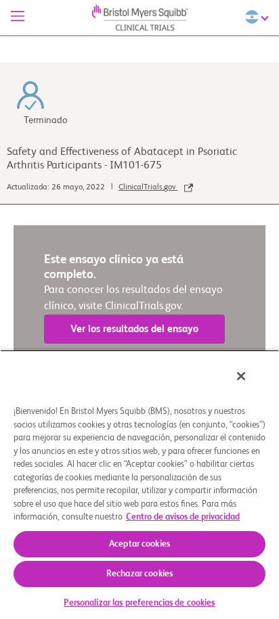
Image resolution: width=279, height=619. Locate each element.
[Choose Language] (258, 17)
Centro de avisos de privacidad (183, 517)
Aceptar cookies (139, 544)
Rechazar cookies (139, 574)
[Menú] (17, 17)
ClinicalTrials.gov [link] (148, 187)
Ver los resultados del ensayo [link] (134, 329)
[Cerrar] (241, 376)
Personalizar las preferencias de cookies (139, 603)
